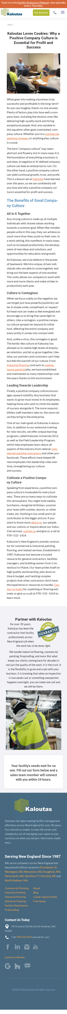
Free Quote (39, 901)
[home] (11, 9)
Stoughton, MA (51, 871)
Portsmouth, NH (14, 876)
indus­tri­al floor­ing (18, 365)
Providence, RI (48, 867)
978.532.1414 (24, 936)
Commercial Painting (16, 888)
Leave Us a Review (15, 957)
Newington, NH (14, 871)
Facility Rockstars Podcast (33, 2)
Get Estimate (41, 12)
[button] (62, 11)
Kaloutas (38, 179)
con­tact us (29, 531)
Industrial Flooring (15, 896)
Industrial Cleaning (15, 901)
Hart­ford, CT (32, 876)
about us (36, 522)
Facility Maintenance (16, 905)
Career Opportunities (45, 896)
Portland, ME (48, 876)
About (36, 888)
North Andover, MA (16, 880)
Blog (10, 24)
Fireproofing (12, 909)
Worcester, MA (33, 871)
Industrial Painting (15, 892)
